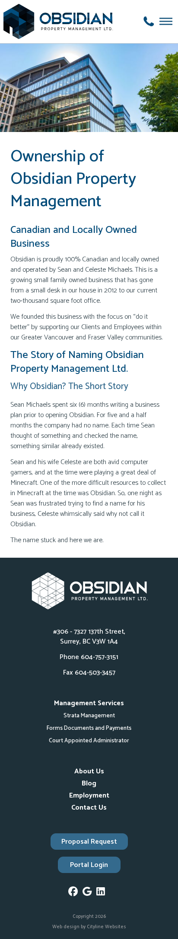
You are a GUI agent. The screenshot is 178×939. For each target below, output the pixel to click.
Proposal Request (89, 842)
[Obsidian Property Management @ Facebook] (75, 893)
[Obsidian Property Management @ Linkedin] (103, 893)
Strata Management (89, 715)
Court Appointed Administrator (89, 740)
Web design (65, 927)
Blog (89, 783)
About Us (89, 771)
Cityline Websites (106, 927)
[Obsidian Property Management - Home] (59, 21)
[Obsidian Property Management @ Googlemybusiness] (89, 893)
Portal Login (89, 865)
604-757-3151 (99, 657)
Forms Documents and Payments (89, 728)
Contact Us (89, 807)
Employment (89, 795)
